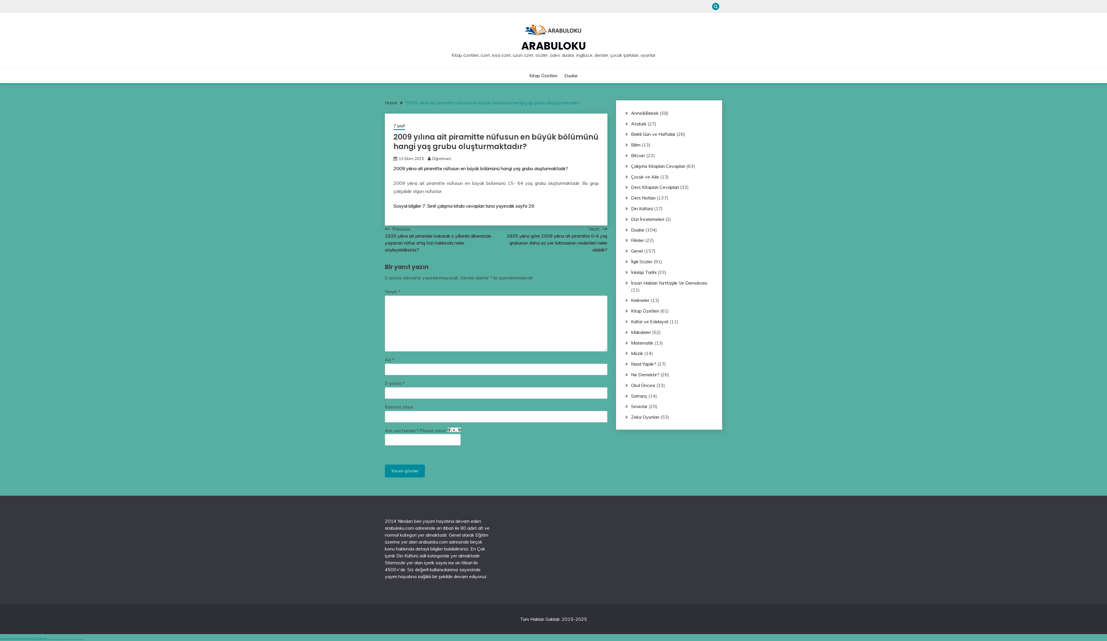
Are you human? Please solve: (416, 430)
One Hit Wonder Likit (38, 638)
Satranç (639, 396)
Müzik (637, 353)
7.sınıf (399, 126)
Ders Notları (643, 198)
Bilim (636, 145)
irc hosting (24, 638)
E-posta (395, 383)
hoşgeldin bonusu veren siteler (60, 639)
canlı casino (54, 639)
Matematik (642, 343)
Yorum (392, 291)
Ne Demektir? (645, 374)
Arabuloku (553, 45)
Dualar (571, 75)
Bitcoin (638, 155)
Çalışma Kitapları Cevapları (658, 166)
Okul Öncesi (643, 385)
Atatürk (639, 124)
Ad (389, 359)
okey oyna (4, 638)
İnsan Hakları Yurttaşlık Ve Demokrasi (669, 283)
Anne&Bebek (645, 113)
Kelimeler (640, 300)
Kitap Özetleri (543, 75)
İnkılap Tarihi (643, 272)
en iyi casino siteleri (50, 639)
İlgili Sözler (641, 261)
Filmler (637, 240)
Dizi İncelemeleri (647, 219)
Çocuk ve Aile (645, 177)
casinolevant (65, 639)
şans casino (72, 639)
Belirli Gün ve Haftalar (653, 134)
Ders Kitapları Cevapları (655, 187)
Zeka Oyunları (645, 417)
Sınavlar (639, 406)
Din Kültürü (642, 208)
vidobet (75, 639)
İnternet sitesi (399, 407)
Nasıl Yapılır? (643, 364)
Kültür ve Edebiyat (650, 321)
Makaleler (641, 332)
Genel (637, 251)
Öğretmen (441, 158)
